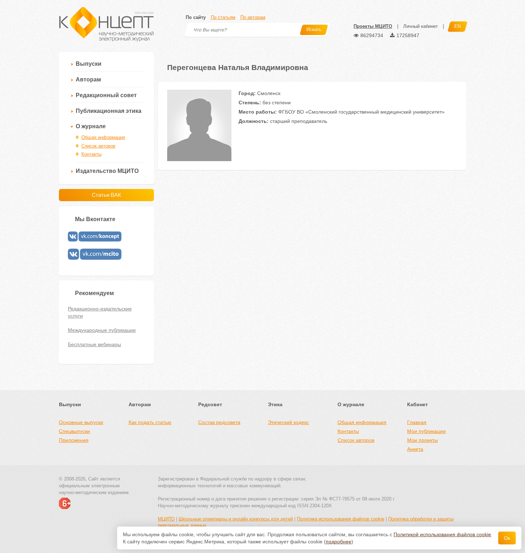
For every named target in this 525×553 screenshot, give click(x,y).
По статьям (223, 17)
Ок (507, 538)
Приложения (74, 440)
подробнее (338, 541)
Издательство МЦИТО (107, 171)
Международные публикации (102, 330)
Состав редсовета (219, 422)
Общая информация (103, 137)
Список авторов (98, 146)
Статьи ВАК (106, 195)
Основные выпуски (81, 422)
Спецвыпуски (74, 431)
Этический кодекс (288, 422)
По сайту (196, 17)
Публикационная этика (108, 111)
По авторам (252, 17)
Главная (416, 422)
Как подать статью (150, 422)
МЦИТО (166, 519)
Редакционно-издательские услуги (100, 312)
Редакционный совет (106, 95)
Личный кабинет (420, 26)
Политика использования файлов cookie (340, 519)
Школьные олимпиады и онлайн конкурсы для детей (236, 519)
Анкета (415, 449)
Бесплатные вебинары (94, 344)
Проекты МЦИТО (373, 26)
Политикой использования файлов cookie (442, 534)
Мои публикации (426, 431)
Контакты (91, 154)
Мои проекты (422, 440)
